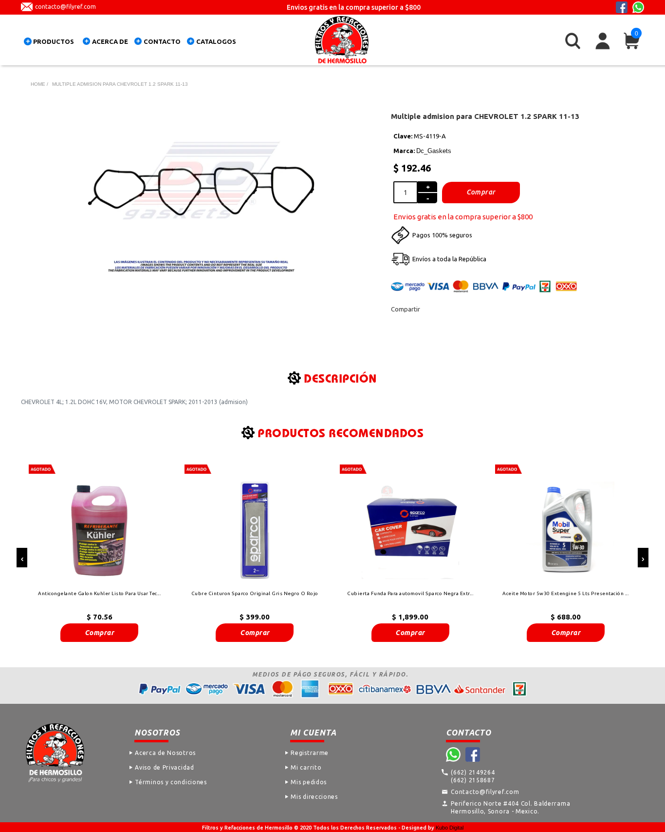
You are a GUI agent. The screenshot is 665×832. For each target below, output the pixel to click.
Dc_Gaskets (433, 151)
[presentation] (22, 557)
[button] (51, 43)
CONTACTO (162, 41)
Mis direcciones (314, 796)
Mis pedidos (309, 782)
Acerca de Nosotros (165, 753)
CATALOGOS (216, 41)
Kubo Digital (449, 828)
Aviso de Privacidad (164, 767)
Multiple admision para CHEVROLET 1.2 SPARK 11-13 (120, 84)
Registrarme (310, 753)
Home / (39, 84)
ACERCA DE (110, 41)
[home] (342, 39)
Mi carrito (306, 767)
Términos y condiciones (170, 782)
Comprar (99, 633)
